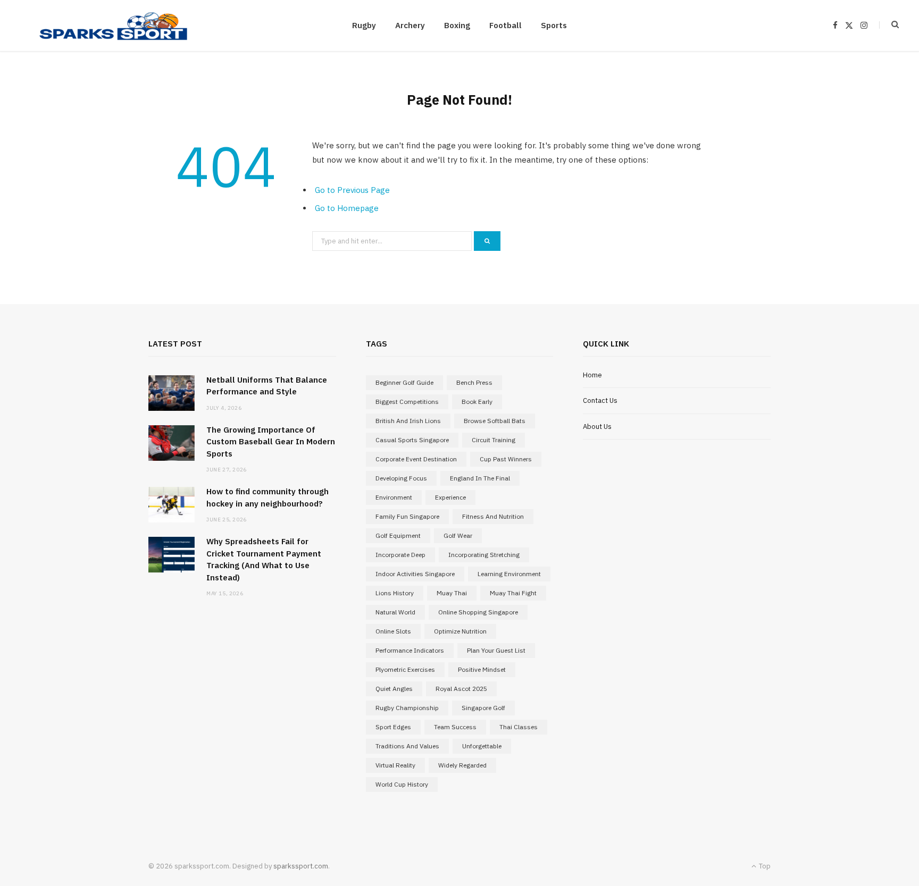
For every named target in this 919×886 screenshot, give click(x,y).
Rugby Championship (407, 708)
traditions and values (407, 746)
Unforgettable (482, 746)
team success (455, 727)
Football (505, 25)
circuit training (493, 440)
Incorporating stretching (484, 555)
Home (592, 374)
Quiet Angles (394, 689)
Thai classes (518, 727)
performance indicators (409, 650)
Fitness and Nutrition (493, 516)
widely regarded (462, 765)
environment (393, 497)
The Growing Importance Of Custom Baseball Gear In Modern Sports (270, 442)
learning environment (509, 574)
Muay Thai (452, 593)
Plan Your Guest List (496, 650)
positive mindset (482, 669)
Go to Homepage (347, 208)
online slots (393, 631)
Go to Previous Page (352, 190)
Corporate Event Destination (416, 459)
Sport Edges (393, 727)
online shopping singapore (478, 612)
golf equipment (398, 535)
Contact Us (600, 400)
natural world (395, 612)
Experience (450, 497)
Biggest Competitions (407, 402)
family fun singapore (407, 516)
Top (764, 866)
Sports (554, 25)
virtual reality (395, 765)
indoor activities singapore (415, 574)
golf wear (458, 535)
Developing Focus (401, 478)
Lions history (394, 593)
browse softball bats (494, 421)
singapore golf (483, 708)
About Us (597, 426)
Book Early (477, 402)
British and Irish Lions (408, 421)
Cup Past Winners (506, 459)
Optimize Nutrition (460, 631)
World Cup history (401, 784)
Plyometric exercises (405, 669)
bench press (474, 382)
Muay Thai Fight (513, 593)
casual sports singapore (412, 440)
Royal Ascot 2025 (461, 689)
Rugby (364, 25)
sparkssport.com (300, 866)
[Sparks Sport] (113, 25)
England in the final (480, 478)
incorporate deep (400, 555)
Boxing (457, 25)
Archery (410, 25)
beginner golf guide (404, 382)
